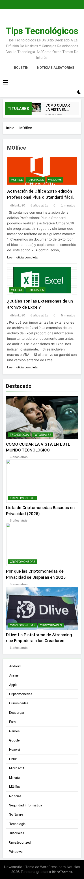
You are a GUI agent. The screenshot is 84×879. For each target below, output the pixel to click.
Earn (12, 722)
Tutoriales (35, 179)
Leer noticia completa (22, 257)
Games (14, 731)
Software (16, 814)
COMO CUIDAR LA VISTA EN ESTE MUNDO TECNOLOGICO (57, 107)
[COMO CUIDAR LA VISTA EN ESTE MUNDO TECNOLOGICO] (36, 107)
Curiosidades (51, 625)
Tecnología (19, 434)
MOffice (17, 179)
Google (14, 740)
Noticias (15, 796)
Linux (13, 759)
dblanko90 (17, 205)
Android (15, 666)
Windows (55, 179)
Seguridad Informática (25, 805)
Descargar (16, 713)
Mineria (14, 778)
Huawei (14, 750)
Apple (13, 685)
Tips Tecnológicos (42, 31)
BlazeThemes (62, 872)
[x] (44, 19)
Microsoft (16, 768)
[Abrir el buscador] (71, 92)
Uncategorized (20, 842)
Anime (14, 675)
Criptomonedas (23, 498)
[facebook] (39, 19)
